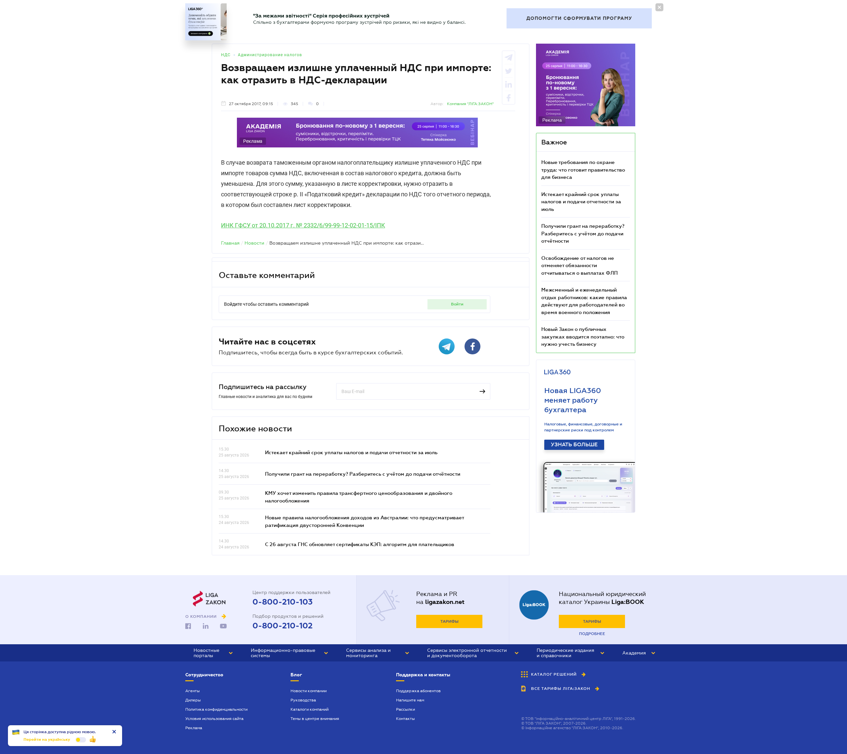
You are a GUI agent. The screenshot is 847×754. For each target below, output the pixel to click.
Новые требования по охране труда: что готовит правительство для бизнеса (583, 169)
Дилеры (193, 700)
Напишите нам (410, 700)
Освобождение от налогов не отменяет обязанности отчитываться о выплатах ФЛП (579, 265)
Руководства (303, 700)
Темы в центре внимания (314, 718)
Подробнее (592, 633)
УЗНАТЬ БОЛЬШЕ (574, 445)
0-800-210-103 (282, 602)
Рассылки (405, 709)
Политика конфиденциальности (216, 709)
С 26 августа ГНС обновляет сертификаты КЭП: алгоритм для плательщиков (359, 544)
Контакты (405, 718)
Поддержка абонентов (418, 691)
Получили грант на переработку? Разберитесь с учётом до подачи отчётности (362, 474)
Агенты (192, 691)
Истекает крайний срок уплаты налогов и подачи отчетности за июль (351, 452)
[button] (213, 653)
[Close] (659, 7)
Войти (457, 304)
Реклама (193, 728)
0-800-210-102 (282, 626)
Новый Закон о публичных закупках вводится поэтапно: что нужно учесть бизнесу (582, 336)
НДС (226, 55)
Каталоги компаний (309, 709)
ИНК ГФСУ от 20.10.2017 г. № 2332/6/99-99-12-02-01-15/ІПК (303, 225)
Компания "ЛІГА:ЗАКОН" (470, 103)
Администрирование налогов (270, 55)
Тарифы (449, 621)
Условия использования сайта (214, 718)
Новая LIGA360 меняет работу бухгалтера (572, 400)
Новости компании (308, 691)
